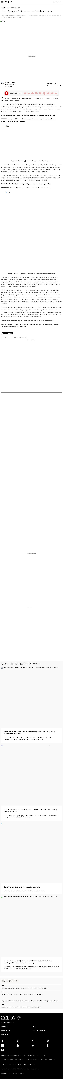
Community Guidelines (36, 1055)
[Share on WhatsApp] (48, 85)
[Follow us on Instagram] (39, 1041)
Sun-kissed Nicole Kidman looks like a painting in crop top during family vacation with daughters (29, 732)
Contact (4, 1034)
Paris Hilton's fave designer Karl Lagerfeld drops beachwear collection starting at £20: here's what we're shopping (28, 962)
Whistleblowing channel (11, 1059)
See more (36, 663)
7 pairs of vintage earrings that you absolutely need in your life (28, 184)
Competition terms (8, 1064)
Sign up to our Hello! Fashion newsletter (26, 324)
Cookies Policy (19, 1055)
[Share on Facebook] (51, 85)
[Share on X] (54, 85)
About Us (5, 1026)
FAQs (34, 1026)
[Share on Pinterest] (57, 85)
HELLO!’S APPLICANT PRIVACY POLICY (15, 1069)
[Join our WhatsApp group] (8, 1050)
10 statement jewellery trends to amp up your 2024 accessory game (21, 1007)
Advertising (6, 1030)
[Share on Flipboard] (61, 85)
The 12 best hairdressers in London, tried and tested (22, 887)
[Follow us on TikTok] (8, 1045)
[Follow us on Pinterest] (54, 1041)
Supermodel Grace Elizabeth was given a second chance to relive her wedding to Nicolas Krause (30, 1001)
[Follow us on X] (24, 1041)
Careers (34, 1069)
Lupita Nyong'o (24, 98)
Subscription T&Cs (39, 1030)
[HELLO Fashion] (8, 2)
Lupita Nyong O (19, 337)
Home (4, 7)
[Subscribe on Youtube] (39, 1045)
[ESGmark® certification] (18, 1018)
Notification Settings (46, 1059)
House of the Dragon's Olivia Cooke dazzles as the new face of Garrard (30, 115)
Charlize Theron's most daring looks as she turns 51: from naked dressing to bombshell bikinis (31, 810)
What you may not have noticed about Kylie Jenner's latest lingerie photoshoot (25, 988)
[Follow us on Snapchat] (24, 1045)
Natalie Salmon (10, 82)
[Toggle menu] (2, 2)
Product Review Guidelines (12, 1073)
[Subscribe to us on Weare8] (54, 1045)
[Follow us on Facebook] (8, 1041)
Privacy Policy (30, 1059)
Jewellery (6, 337)
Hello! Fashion (14, 7)
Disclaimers (6, 1055)
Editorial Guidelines (26, 1064)
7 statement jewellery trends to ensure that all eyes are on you (30, 188)
